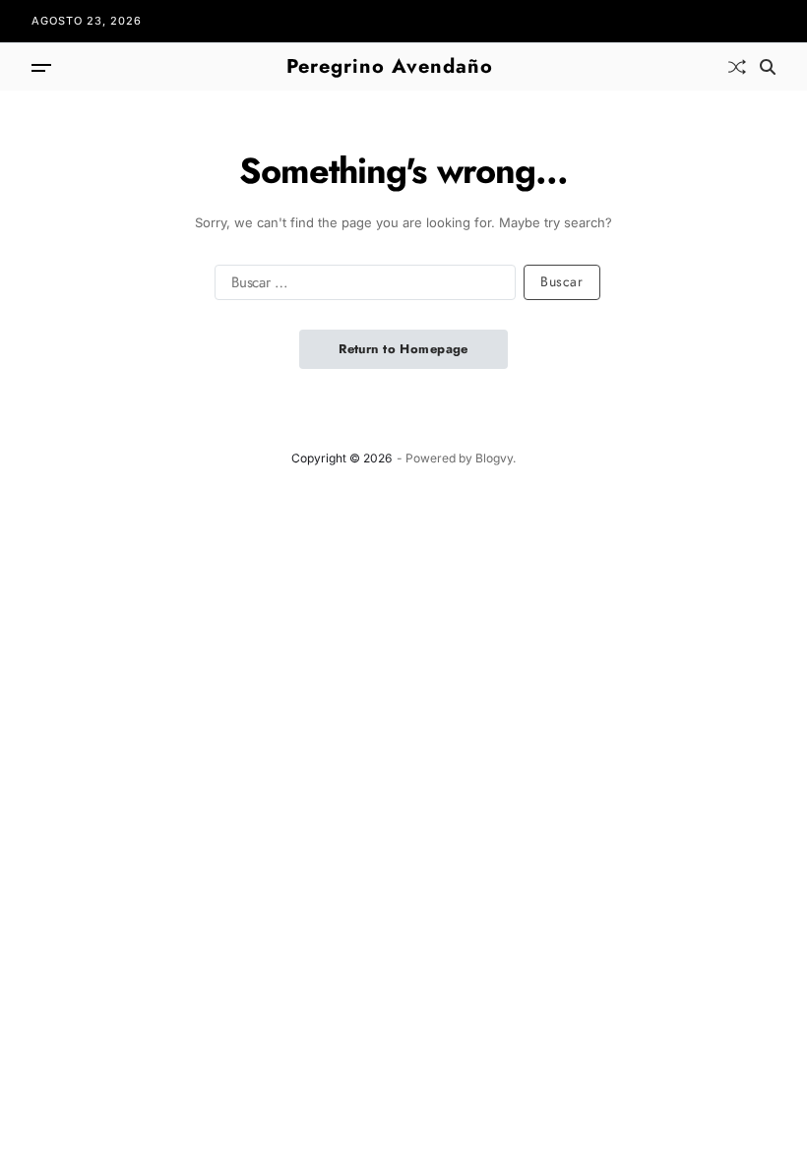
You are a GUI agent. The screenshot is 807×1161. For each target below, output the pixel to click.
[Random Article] (737, 67)
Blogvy (494, 458)
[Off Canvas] (41, 68)
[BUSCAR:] (361, 286)
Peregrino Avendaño (389, 67)
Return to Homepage (403, 348)
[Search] (768, 67)
